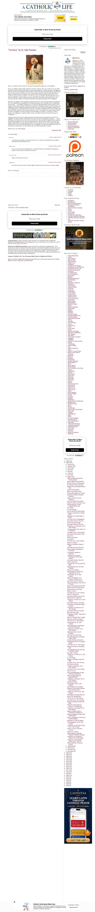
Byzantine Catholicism (74, 283)
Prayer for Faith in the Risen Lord (76, 503)
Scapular (70, 412)
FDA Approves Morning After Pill (75, 695)
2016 (67, 768)
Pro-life (70, 210)
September (71, 746)
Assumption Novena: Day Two (75, 524)
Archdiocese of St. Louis (74, 268)
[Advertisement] (71, 872)
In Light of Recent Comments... (75, 640)
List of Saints (71, 212)
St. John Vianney (71, 509)
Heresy (70, 330)
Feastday (70, 321)
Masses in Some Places (74, 351)
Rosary (70, 406)
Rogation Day (71, 402)
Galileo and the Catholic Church (75, 587)
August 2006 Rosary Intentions (75, 481)
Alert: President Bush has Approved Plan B (74, 676)
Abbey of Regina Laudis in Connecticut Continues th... (75, 711)
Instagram (70, 191)
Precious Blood (72, 394)
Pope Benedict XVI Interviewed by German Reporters (75, 626)
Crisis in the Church (73, 298)
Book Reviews (72, 202)
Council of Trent (72, 295)
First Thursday (72, 322)
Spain (69, 415)
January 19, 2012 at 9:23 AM (54, 162)
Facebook (70, 190)
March (69, 468)
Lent (69, 347)
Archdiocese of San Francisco (76, 267)
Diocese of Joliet (72, 304)
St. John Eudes (71, 657)
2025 (67, 784)
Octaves (70, 372)
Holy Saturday (72, 334)
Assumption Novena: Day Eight (75, 602)
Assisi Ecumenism (73, 274)
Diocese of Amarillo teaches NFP (76, 586)
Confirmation (71, 291)
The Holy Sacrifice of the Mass (76, 216)
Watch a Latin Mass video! (74, 491)
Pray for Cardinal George (73, 522)
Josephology (71, 344)
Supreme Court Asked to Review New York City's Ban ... (76, 689)
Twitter (69, 194)
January (70, 464)
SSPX (69, 416)
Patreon (70, 192)
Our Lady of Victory (72, 653)
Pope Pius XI (71, 388)
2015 (67, 766)
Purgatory (70, 396)
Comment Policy (72, 123)
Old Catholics (71, 374)
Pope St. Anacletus (72, 537)
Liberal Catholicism (73, 348)
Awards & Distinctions (74, 127)
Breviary (70, 281)
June (69, 473)
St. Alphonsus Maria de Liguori (75, 485)
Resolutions (71, 399)
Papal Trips (71, 375)
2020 (67, 775)
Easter (69, 305)
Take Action (71, 213)
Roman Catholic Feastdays (75, 208)
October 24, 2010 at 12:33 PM (54, 154)
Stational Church (72, 419)
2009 (67, 756)
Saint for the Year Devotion (75, 409)
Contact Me (71, 129)
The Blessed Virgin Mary (74, 215)
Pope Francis (71, 385)
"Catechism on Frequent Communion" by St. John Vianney (74, 557)
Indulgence (71, 338)
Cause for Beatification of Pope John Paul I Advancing (75, 673)
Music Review (71, 365)
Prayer (69, 209)
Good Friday (71, 328)
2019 (67, 773)
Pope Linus (70, 536)
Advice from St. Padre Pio (74, 598)
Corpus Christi (72, 294)
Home (16, 205)
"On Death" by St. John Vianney (76, 532)
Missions (70, 357)
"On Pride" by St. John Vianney (75, 662)
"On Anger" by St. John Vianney (75, 592)
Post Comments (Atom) (22, 207)
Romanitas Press (72, 403)
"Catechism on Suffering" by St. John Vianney (75, 708)
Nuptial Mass (71, 371)
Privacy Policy (72, 124)
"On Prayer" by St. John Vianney (76, 644)
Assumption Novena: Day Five (75, 560)
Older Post (57, 205)
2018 (67, 772)
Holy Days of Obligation (74, 332)
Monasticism (71, 359)
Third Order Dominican (74, 423)
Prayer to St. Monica (72, 731)
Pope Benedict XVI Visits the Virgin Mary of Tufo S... (75, 572)
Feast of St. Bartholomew (74, 696)
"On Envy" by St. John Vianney (22, 50)
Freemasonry (71, 325)
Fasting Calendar (72, 317)
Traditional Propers (73, 426)
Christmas (70, 288)
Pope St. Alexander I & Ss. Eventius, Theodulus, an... (75, 578)
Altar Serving (71, 260)
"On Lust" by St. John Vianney (75, 620)
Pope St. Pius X (71, 671)
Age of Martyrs (72, 258)
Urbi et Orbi (71, 428)
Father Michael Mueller (74, 318)
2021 (67, 777)
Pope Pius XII (71, 389)
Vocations (70, 431)
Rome (69, 405)
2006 (67, 462)
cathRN (10, 162)
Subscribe (47, 39)
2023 (67, 780)
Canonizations (72, 285)
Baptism (70, 277)
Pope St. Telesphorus (73, 594)
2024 (67, 782)
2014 (67, 765)
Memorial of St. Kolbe (73, 612)
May (69, 471)
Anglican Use (71, 263)
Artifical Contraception (74, 270)
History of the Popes (73, 331)
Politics (70, 382)
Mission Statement (73, 122)
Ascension (71, 271)
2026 (67, 785)
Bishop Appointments (73, 278)
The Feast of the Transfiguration (75, 519)
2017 (67, 770)
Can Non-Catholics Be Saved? (75, 501)
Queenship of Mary (72, 682)
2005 (67, 461)
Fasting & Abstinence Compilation (73, 205)
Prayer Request (72, 392)
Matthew (11, 146)
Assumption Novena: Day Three (75, 534)
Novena (70, 369)
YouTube (70, 195)
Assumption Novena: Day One (75, 521)
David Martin (71, 300)
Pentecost (70, 377)
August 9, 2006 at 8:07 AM (55, 137)
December (70, 751)
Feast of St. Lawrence (73, 570)
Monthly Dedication (73, 361)
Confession (71, 290)
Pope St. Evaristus (72, 562)
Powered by (43, 46)
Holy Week (71, 335)
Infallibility (70, 339)
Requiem (70, 398)
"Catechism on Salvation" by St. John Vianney (76, 679)
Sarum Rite (71, 411)
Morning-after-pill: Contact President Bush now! (74, 505)
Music (69, 364)
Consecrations (72, 292)
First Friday (70, 507)
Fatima (70, 320)
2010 (67, 758)
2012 (67, 761)
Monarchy (70, 358)
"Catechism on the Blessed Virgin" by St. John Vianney (75, 737)
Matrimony (71, 355)
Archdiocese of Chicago (74, 265)
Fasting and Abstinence (74, 315)
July (69, 475)
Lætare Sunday (72, 345)
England (70, 310)
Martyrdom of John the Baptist (75, 720)
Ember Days (71, 308)
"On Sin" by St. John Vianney (75, 698)
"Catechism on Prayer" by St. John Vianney (75, 629)
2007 (67, 753)
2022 (67, 778)
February (70, 466)
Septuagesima (72, 414)
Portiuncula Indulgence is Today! (76, 493)
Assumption (71, 275)
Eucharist (70, 312)
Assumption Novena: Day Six (75, 581)
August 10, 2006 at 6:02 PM (55, 146)
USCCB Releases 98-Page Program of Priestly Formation (76, 734)
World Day (70, 433)
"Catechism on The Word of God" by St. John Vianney (76, 726)
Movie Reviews (72, 362)
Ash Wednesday (72, 272)
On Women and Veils (72, 664)
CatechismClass (72, 287)
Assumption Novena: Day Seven (76, 596)
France (70, 324)
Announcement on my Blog (74, 589)
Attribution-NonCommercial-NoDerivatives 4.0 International (32, 241)
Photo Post (71, 379)
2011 (67, 760)
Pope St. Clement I (72, 542)
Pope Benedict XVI (73, 384)
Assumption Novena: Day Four (75, 547)
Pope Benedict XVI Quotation (75, 687)
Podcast (70, 381)
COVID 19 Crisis (72, 297)
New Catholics (72, 367)
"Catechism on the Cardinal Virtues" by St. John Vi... (74, 740)
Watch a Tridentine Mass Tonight (76, 617)
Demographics (72, 302)
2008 (67, 754)
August (70, 476)
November (70, 749)
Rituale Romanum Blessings (75, 401)
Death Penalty (72, 301)
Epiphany (70, 311)
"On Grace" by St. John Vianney (76, 669)
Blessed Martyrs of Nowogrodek (75, 483)
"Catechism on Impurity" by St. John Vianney (75, 608)
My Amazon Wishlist (73, 126)
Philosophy (71, 378)
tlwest (10, 137)
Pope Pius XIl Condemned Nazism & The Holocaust (74, 705)
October (70, 747)
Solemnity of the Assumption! (75, 619)
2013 (67, 763)
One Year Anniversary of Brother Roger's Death (76, 637)
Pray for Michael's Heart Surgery (76, 511)
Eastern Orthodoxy (73, 307)
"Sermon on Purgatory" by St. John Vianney (75, 666)
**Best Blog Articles (73, 255)
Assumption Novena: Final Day (75, 610)
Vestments (71, 429)
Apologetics (71, 200)
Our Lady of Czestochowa (74, 635)
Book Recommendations (74, 203)
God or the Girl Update (73, 489)
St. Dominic (70, 539)
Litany (69, 349)
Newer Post (11, 205)
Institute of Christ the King (75, 341)
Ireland (70, 342)
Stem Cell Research (73, 421)
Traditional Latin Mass (74, 425)
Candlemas (71, 284)
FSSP (69, 327)
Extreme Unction (72, 314)
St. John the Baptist (73, 418)
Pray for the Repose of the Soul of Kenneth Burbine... (76, 718)
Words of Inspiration (73, 432)
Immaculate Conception (74, 337)
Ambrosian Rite (72, 261)
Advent (70, 257)
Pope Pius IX (71, 386)
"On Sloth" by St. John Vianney (75, 700)
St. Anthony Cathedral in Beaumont (73, 553)
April (69, 469)
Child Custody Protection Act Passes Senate (75, 479)
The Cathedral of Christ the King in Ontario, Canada (75, 650)
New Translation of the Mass (75, 368)
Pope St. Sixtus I (71, 591)
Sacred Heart (71, 408)
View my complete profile (71, 89)
